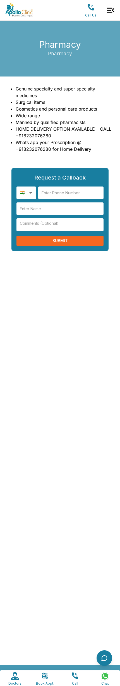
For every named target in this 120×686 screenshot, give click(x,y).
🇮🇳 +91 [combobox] (26, 192)
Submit (60, 240)
